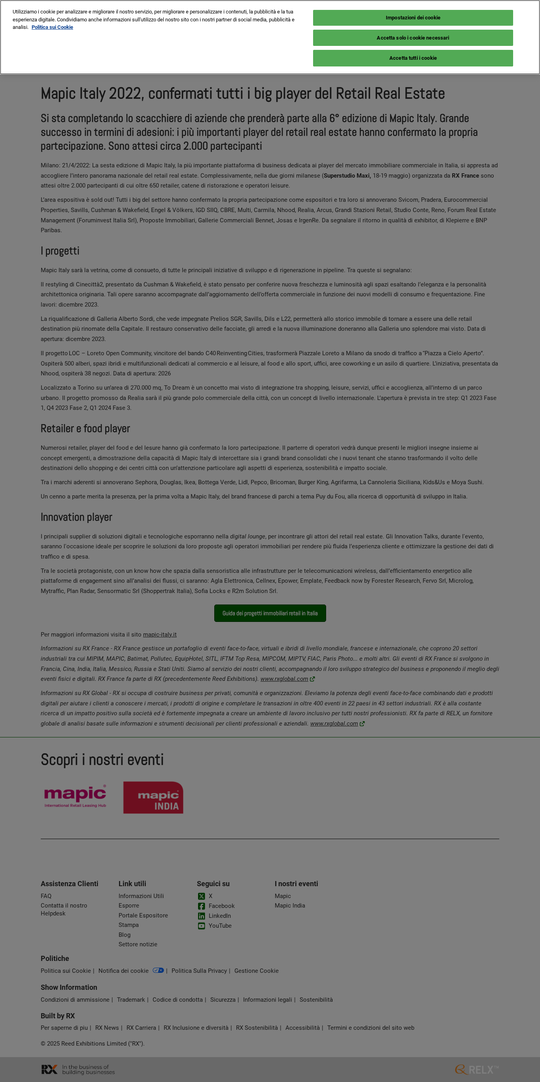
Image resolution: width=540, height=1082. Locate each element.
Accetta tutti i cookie (413, 58)
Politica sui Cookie (52, 27)
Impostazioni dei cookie (413, 18)
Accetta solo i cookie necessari (413, 38)
